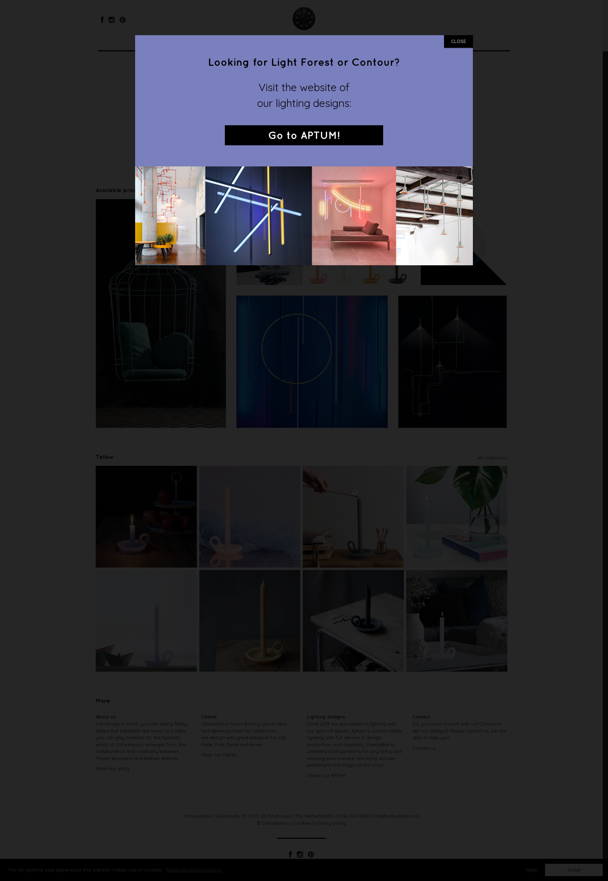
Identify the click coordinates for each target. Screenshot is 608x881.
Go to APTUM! (304, 136)
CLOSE (458, 41)
